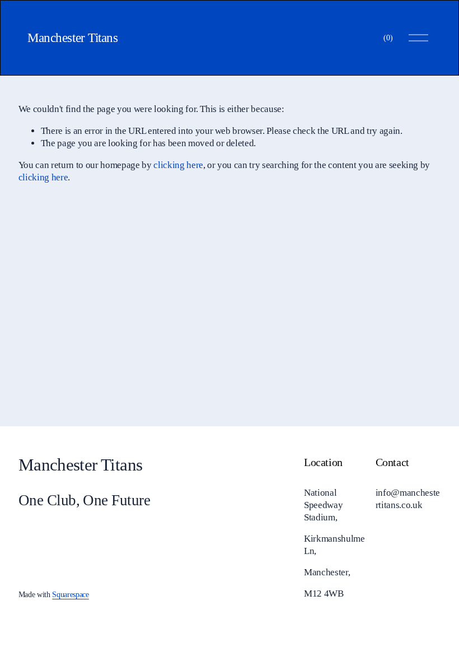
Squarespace (70, 594)
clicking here (178, 165)
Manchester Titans (72, 38)
